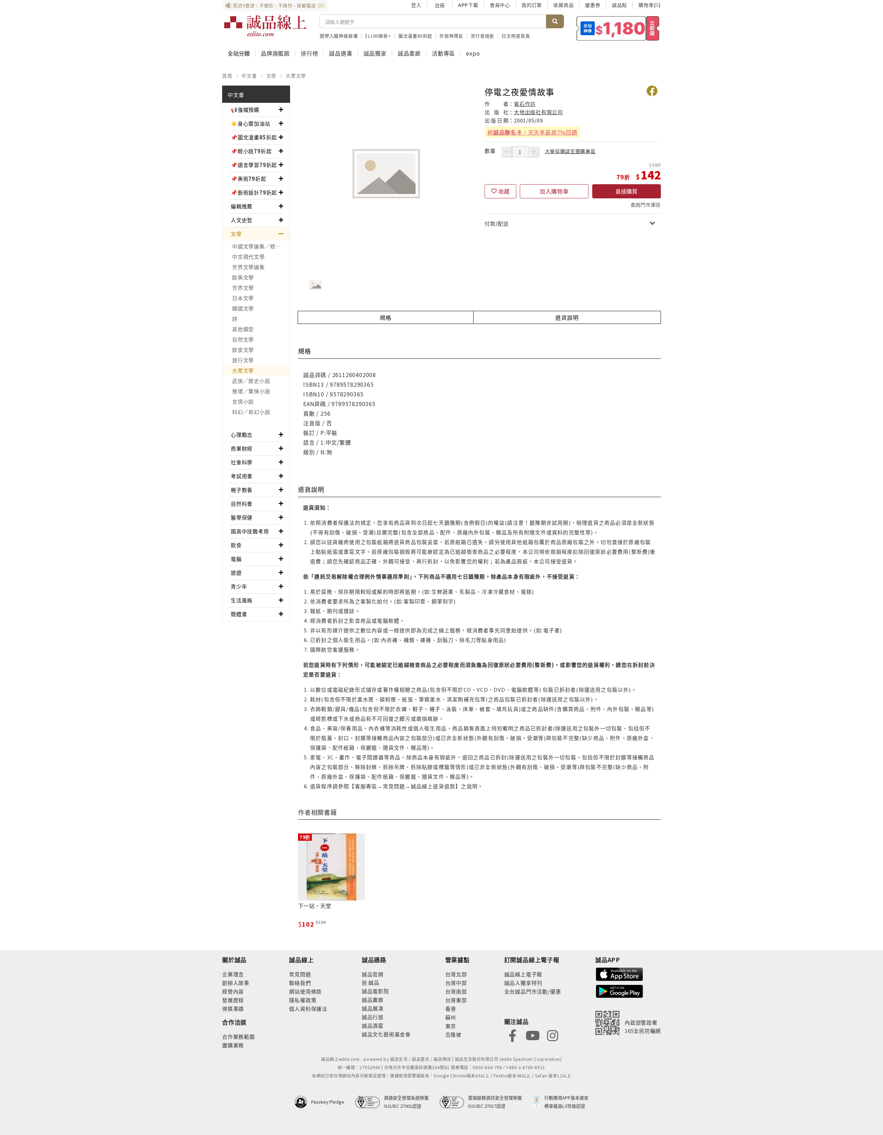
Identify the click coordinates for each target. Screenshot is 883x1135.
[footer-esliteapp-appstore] (619, 973)
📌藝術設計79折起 (254, 192)
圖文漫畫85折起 (415, 35)
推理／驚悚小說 (251, 391)
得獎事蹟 (233, 1008)
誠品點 (619, 4)
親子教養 (241, 489)
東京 (450, 1025)
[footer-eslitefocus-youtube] (532, 1034)
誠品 (373, 982)
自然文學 (243, 339)
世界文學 (243, 287)
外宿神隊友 (451, 35)
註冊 (440, 5)
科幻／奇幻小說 (251, 411)
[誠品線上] (265, 25)
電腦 (236, 558)
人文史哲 (241, 220)
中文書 (249, 75)
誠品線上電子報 (523, 974)
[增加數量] (533, 151)
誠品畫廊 (409, 53)
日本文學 (243, 298)
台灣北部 (456, 974)
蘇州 (450, 1017)
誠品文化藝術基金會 (386, 1034)
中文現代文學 (248, 256)
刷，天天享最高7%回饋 (532, 132)
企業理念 (233, 974)
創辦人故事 (235, 982)
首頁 (227, 75)
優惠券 (592, 4)
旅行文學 (243, 360)
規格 (385, 317)
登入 (416, 4)
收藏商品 (563, 4)
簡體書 (239, 614)
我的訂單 (532, 4)
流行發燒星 (482, 35)
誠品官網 (373, 974)
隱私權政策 (302, 1000)
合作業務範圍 (238, 1036)
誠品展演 (373, 1008)
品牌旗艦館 (275, 53)
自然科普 (241, 503)
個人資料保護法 (308, 1008)
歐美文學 (243, 277)
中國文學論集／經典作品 (261, 246)
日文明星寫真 (516, 35)
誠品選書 (340, 53)
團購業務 (233, 1045)
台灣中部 (456, 982)
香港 (450, 1008)
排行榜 (309, 53)
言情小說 (243, 401)
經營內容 (233, 991)
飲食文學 (243, 349)
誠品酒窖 (373, 1025)
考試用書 (241, 476)
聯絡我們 (300, 982)
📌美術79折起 (248, 178)
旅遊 (236, 572)
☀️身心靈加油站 (250, 123)
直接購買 (626, 191)
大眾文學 (296, 75)
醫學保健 (241, 517)
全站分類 (239, 53)
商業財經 (241, 448)
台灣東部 (456, 1000)
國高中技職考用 (250, 531)
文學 (271, 75)
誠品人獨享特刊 (523, 982)
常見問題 (300, 974)
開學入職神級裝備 (339, 35)
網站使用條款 (305, 991)
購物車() (649, 4)
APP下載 (468, 4)
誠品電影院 (375, 991)
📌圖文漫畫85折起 (254, 137)
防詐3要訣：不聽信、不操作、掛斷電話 (279, 5)
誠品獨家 (375, 53)
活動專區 (443, 53)
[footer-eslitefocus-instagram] (552, 1034)
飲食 (236, 545)
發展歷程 (233, 1000)
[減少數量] (506, 151)
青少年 (239, 586)
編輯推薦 (241, 206)
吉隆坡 (453, 1034)
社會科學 (241, 462)
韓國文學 (243, 308)
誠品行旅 (373, 1016)
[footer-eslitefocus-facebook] (512, 1034)
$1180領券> (378, 35)
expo (473, 53)
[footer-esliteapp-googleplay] (619, 990)
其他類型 (243, 329)
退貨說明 (566, 317)
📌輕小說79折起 (251, 151)
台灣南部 (456, 991)
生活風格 (241, 600)
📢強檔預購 (245, 109)
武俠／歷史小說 (251, 380)
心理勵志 (241, 434)
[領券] (618, 28)
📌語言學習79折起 (254, 164)
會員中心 (500, 4)
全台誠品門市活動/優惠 (532, 991)
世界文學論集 (248, 266)
